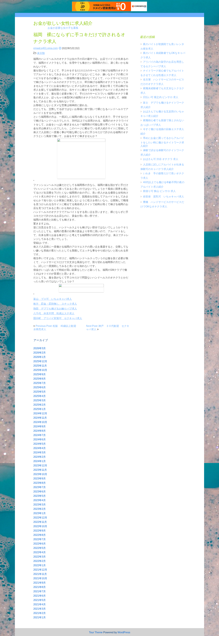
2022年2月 (39, 561)
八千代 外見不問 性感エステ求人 (53, 313)
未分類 (41, 53)
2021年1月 (39, 617)
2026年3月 (39, 348)
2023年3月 (39, 504)
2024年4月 (39, 448)
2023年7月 (39, 487)
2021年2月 (39, 613)
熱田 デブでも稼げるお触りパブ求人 (55, 308)
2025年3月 (39, 400)
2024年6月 (39, 439)
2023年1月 (39, 513)
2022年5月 (39, 548)
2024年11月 (40, 417)
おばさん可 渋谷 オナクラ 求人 (160, 159)
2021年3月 (39, 608)
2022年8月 (39, 535)
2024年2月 (39, 456)
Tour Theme (96, 632)
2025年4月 (39, 396)
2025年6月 (39, 387)
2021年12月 (40, 569)
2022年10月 (40, 526)
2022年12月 (40, 517)
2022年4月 (39, 552)
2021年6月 (39, 595)
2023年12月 (40, 465)
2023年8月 (39, 483)
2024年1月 (39, 461)
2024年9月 (39, 426)
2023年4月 (39, 500)
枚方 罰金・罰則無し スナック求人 (55, 303)
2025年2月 (39, 404)
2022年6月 (39, 543)
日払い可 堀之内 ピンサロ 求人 (160, 97)
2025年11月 (40, 365)
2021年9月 (39, 582)
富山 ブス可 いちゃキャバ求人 (52, 299)
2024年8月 (39, 430)
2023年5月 (39, 496)
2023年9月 (39, 478)
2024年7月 (39, 435)
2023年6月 (39, 491)
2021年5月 (39, 600)
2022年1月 (39, 565)
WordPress (124, 632)
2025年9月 (39, 374)
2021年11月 (40, 574)
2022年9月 (39, 530)
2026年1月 (39, 357)
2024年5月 (39, 443)
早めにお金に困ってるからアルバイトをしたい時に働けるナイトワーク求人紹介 (162, 142)
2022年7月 (39, 539)
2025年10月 (40, 370)
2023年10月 (40, 474)
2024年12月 (40, 413)
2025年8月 (39, 378)
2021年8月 (39, 587)
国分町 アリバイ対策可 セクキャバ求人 (57, 318)
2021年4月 (39, 604)
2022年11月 (40, 522)
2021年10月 (40, 578)
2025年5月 (39, 391)
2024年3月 (39, 452)
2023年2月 (39, 509)
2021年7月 (39, 591)
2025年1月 (39, 409)
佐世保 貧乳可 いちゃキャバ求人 (163, 196)
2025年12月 (40, 361)
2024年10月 (40, 422)
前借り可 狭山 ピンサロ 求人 (159, 191)
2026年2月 (39, 352)
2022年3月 (39, 556)
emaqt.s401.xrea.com (45, 48)
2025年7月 (39, 383)
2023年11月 (40, 469)
